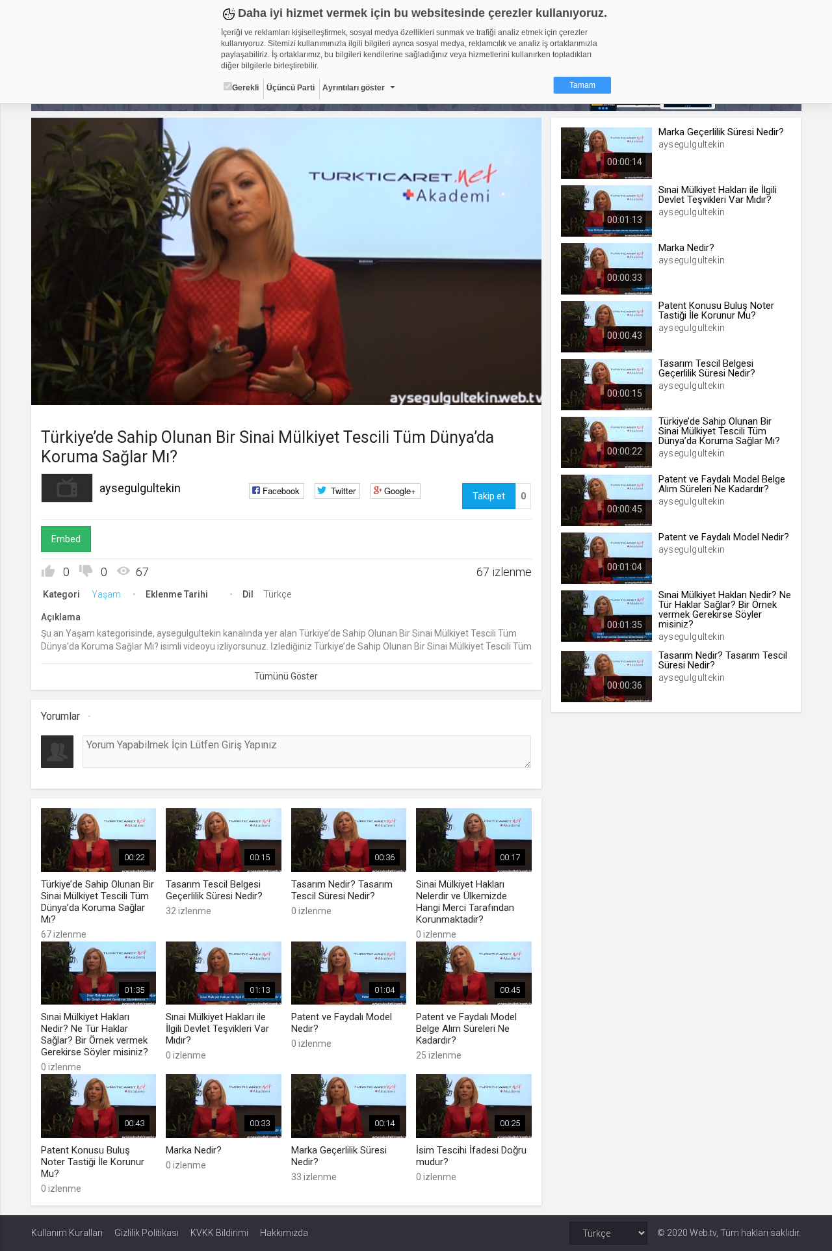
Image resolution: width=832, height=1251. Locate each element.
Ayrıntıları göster (353, 87)
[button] (73, 389)
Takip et (489, 496)
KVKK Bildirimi (219, 1233)
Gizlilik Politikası (146, 1233)
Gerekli (245, 87)
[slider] (286, 368)
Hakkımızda (284, 1233)
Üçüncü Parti (290, 87)
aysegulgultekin (140, 488)
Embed (66, 539)
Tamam (582, 85)
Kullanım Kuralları (67, 1233)
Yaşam (106, 594)
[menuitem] (466, 390)
